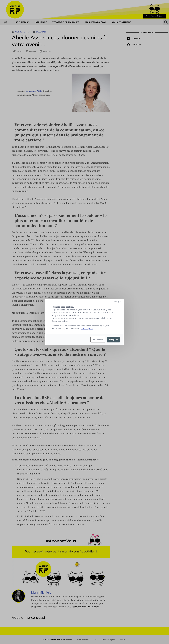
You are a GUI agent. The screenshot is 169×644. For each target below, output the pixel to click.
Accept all (113, 339)
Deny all (118, 301)
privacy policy (87, 328)
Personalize (98, 339)
